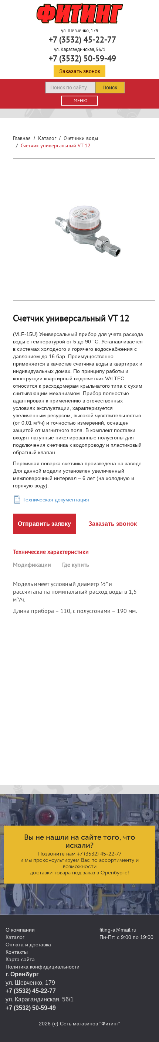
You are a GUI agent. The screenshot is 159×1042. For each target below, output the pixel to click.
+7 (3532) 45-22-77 (82, 39)
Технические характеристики (51, 551)
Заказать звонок (79, 71)
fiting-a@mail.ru (117, 930)
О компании (20, 930)
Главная (22, 138)
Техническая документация (56, 500)
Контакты (17, 952)
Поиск (109, 87)
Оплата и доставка (28, 944)
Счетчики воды (81, 138)
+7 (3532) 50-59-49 (82, 58)
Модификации (32, 564)
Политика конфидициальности (43, 967)
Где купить (75, 564)
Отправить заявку (44, 524)
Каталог (47, 138)
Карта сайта (20, 959)
